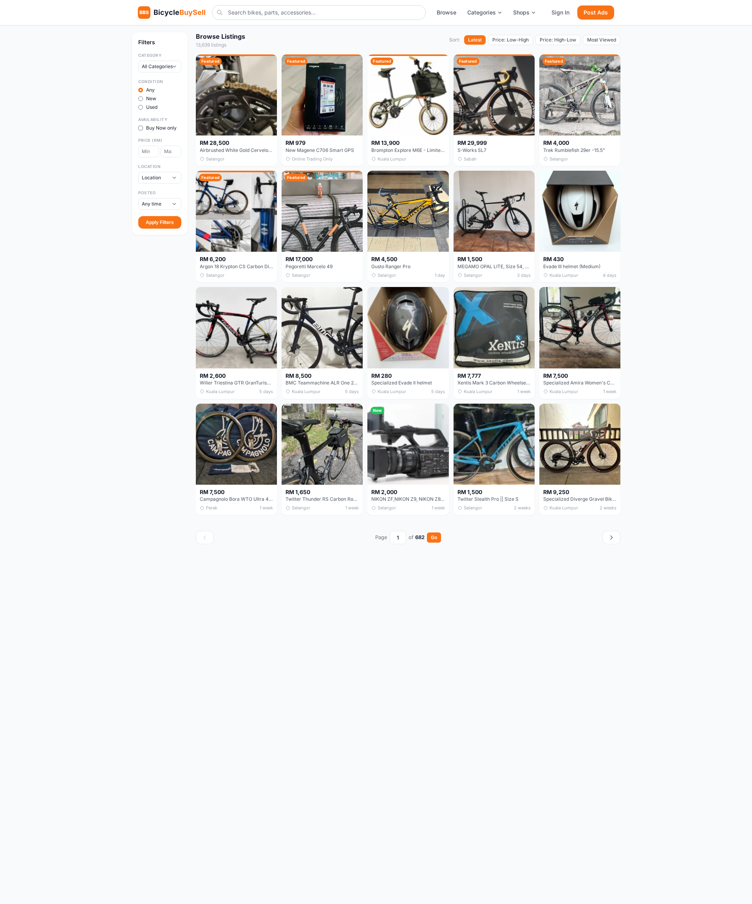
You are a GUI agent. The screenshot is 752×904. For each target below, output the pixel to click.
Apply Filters (160, 222)
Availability (152, 119)
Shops (521, 12)
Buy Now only (161, 128)
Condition (150, 81)
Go (434, 537)
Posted (146, 192)
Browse (446, 12)
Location (149, 166)
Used (151, 107)
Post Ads (596, 12)
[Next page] (611, 537)
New (151, 98)
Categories (481, 12)
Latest (475, 40)
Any (150, 90)
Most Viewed (601, 40)
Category (149, 55)
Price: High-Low (558, 40)
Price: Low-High (510, 40)
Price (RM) (150, 140)
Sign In (560, 12)
